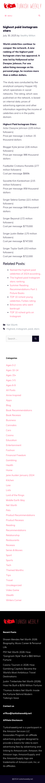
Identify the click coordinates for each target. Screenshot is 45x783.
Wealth (10, 595)
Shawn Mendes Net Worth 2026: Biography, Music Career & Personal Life (22, 643)
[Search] (35, 339)
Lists (8, 490)
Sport (9, 555)
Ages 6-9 (11, 385)
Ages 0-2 (11, 365)
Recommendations (16, 530)
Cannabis (11, 425)
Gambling (11, 460)
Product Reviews (15, 520)
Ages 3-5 (11, 380)
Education (11, 440)
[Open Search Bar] (39, 15)
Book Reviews (13, 415)
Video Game (12, 590)
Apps (9, 400)
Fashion (10, 450)
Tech (8, 565)
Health (9, 465)
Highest (11, 328)
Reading (10, 525)
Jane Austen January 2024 (20, 475)
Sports (9, 560)
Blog (8, 405)
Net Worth (12, 324)
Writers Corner (14, 600)
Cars (8, 430)
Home (9, 470)
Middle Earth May (15, 500)
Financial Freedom (16, 455)
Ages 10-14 (12, 370)
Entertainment (13, 445)
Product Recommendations (20, 515)
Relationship (13, 535)
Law (8, 485)
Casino (10, 435)
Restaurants (12, 540)
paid (30, 328)
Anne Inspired (13, 395)
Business (11, 420)
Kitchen (10, 480)
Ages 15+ (11, 375)
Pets (8, 510)
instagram (21, 328)
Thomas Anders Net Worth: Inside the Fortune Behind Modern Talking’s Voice (21, 694)
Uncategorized (14, 585)
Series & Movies (14, 550)
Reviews (10, 545)
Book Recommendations (19, 410)
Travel (9, 580)
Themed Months (15, 570)
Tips (8, 575)
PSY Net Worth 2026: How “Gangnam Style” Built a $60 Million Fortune (22, 656)
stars (36, 328)
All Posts (10, 390)
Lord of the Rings (15, 495)
